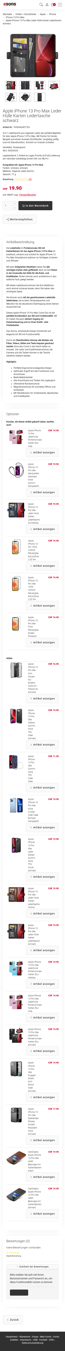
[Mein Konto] (47, 4)
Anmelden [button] (20, 1292)
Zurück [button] (14, 1319)
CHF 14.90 (53, 430)
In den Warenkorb (37, 205)
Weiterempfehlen (21, 219)
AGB (35, 1340)
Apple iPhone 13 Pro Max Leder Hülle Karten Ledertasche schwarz (34, 934)
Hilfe (51, 1340)
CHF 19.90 (53, 464)
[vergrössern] (32, 55)
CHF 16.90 (53, 617)
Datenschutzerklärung (32, 1343)
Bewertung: (8, 179)
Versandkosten (27, 194)
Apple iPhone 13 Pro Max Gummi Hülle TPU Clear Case (31, 769)
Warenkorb (25, 1336)
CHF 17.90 (53, 1109)
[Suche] (41, 5)
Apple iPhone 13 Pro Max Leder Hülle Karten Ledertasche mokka (34, 898)
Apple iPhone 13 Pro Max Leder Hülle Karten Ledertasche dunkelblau (34, 513)
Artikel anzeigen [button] (43, 452)
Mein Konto (45, 1336)
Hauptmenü (12, 1336)
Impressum (25, 1340)
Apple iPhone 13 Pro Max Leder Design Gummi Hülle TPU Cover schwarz (32, 855)
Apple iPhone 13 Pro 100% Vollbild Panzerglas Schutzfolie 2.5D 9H (33, 550)
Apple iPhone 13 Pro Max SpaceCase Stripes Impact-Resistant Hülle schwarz (33, 1121)
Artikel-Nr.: (8, 127)
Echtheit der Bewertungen (34, 1266)
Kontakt (43, 1340)
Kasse (35, 1336)
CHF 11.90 (53, 756)
